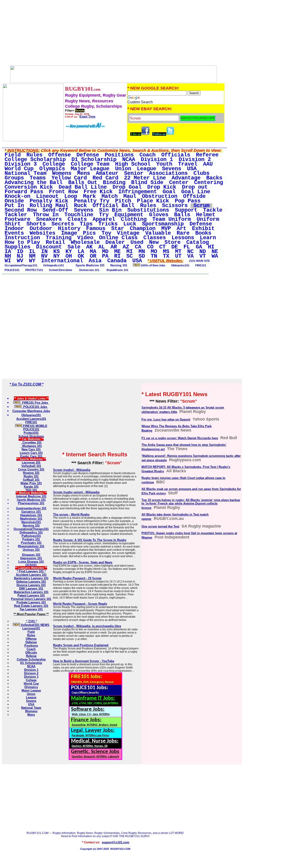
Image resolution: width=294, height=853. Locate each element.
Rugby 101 (31, 476)
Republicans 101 (116, 270)
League (31, 697)
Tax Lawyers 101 (31, 609)
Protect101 (31, 433)
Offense (31, 638)
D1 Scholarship (31, 663)
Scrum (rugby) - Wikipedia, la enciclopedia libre (87, 626)
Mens (31, 714)
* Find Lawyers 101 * (31, 571)
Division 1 (31, 669)
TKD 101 (31, 490)
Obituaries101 (180, 265)
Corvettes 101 (31, 442)
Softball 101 (31, 479)
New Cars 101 (31, 449)
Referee (31, 656)
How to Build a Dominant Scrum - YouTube (83, 661)
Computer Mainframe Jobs (31, 411)
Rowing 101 (31, 473)
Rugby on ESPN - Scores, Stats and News (82, 562)
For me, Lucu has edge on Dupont (165, 419)
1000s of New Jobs (152, 265)
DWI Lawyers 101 (31, 588)
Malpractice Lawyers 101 (31, 592)
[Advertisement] (113, 34)
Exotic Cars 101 (31, 456)
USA (31, 704)
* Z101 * (31, 621)
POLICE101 (12, 270)
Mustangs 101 (31, 446)
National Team (31, 707)
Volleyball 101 (31, 466)
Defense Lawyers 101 (31, 581)
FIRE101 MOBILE (34, 426)
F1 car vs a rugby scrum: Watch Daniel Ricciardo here (179, 438)
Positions (31, 645)
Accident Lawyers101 (31, 419)
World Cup (31, 683)
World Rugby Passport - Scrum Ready (80, 603)
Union (31, 694)
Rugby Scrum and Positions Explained (80, 645)
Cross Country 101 (31, 469)
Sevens (31, 701)
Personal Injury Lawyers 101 (31, 599)
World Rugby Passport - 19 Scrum (77, 578)
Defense (31, 642)
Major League (31, 690)
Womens (31, 711)
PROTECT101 (34, 270)
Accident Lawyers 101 (31, 574)
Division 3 (31, 676)
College (31, 680)
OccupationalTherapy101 (21, 265)
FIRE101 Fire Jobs (34, 402)
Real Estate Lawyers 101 (31, 606)
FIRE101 (200, 265)
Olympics (31, 687)
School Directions (60, 270)
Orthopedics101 (53, 265)
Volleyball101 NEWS (34, 625)
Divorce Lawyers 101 (31, 585)
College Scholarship (31, 659)
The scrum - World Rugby (71, 514)
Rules (31, 635)
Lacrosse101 (31, 628)
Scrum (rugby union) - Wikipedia (76, 492)
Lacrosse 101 (31, 462)
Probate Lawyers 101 (31, 602)
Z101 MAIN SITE (199, 260)
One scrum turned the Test (160, 526)
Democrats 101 (88, 270)
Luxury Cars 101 (31, 453)
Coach (31, 649)
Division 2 (31, 673)
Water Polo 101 (31, 483)
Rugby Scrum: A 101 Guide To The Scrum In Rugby (89, 540)
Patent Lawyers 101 (31, 595)
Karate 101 (31, 486)
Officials (31, 652)
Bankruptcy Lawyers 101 (31, 578)
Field (31, 632)
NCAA (31, 666)
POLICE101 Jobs (34, 407)
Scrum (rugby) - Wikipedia (71, 470)
